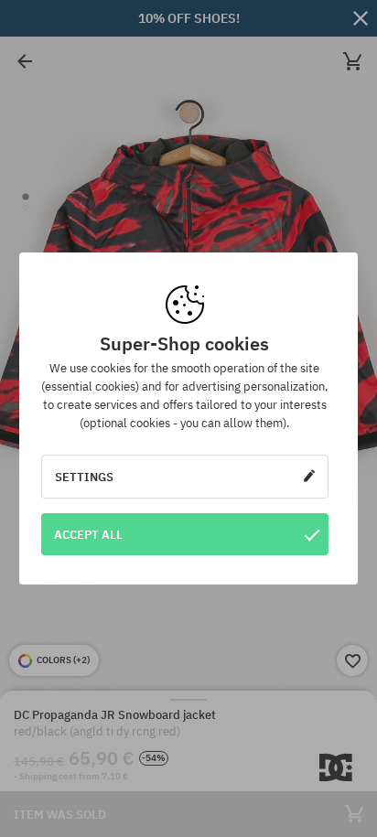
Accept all (88, 534)
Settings (84, 476)
